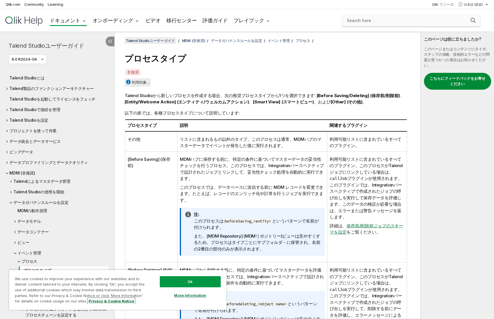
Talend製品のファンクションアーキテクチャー (51, 88)
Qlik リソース (443, 4)
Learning (55, 4)
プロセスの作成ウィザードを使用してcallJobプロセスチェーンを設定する (66, 311)
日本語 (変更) (474, 5)
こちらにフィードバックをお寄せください (457, 81)
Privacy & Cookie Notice (111, 301)
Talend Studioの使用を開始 (38, 191)
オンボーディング (113, 20)
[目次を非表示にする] (110, 41)
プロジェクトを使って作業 (33, 130)
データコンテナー (33, 231)
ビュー (23, 242)
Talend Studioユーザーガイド (46, 45)
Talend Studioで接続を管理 (34, 109)
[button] (473, 20)
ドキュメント (65, 20)
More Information (190, 295)
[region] (117, 290)
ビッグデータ (21, 151)
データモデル (29, 221)
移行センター (181, 20)
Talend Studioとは (26, 77)
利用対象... (140, 82)
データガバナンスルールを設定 (41, 202)
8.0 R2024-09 (24, 59)
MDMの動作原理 (32, 210)
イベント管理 (29, 252)
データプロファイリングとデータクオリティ (48, 162)
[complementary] (457, 175)
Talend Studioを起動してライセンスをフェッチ (52, 99)
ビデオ (153, 20)
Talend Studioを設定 (28, 120)
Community (34, 4)
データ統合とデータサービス (35, 141)
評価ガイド (215, 20)
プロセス (29, 261)
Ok (190, 281)
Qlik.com (13, 4)
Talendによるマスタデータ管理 (41, 181)
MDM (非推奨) (22, 172)
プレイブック (249, 20)
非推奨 (133, 72)
